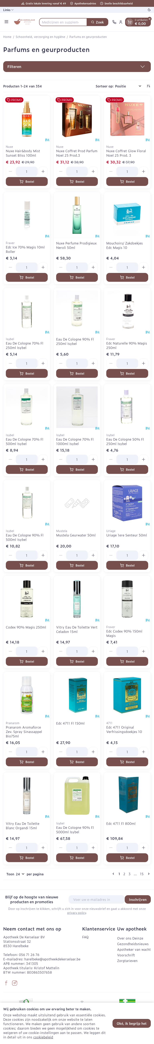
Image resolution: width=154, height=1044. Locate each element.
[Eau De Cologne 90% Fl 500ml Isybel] (26, 503)
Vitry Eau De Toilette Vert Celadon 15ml (76, 629)
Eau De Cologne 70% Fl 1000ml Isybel (75, 441)
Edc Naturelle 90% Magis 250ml (126, 345)
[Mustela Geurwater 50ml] (77, 503)
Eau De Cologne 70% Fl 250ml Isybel (24, 345)
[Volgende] (148, 873)
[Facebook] (6, 983)
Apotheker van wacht (134, 949)
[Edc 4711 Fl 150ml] (77, 695)
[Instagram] (15, 983)
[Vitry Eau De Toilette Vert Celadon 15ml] (77, 599)
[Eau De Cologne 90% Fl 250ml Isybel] (77, 311)
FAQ (85, 937)
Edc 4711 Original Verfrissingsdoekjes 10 (124, 729)
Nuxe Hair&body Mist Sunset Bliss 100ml (23, 153)
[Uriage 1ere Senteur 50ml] (127, 503)
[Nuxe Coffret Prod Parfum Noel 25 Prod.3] (77, 118)
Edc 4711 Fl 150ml (70, 723)
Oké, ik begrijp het (132, 1023)
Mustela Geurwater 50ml (76, 535)
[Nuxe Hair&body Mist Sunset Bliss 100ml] (26, 118)
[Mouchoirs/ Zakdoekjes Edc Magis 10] (127, 215)
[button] (77, 66)
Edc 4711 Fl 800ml (121, 823)
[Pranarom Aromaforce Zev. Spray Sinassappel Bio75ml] (26, 695)
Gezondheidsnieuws (133, 944)
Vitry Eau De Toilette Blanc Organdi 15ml (22, 825)
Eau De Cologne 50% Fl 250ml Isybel (125, 441)
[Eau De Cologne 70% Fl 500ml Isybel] (26, 407)
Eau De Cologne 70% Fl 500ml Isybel (24, 441)
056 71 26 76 (29, 954)
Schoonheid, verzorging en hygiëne (40, 37)
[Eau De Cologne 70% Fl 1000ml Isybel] (77, 407)
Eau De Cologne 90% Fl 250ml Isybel (75, 341)
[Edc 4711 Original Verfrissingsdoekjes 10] (127, 695)
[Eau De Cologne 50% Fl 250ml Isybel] (127, 407)
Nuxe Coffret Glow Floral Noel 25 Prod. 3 (126, 153)
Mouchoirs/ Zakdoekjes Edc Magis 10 (124, 245)
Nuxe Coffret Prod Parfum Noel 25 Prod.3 (76, 153)
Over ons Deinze (130, 938)
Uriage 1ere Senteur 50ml (126, 535)
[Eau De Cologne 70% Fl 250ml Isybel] (26, 311)
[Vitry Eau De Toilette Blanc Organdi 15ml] (26, 795)
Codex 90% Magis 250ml (26, 627)
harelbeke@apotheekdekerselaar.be (52, 959)
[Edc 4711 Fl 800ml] (127, 795)
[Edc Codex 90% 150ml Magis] (127, 599)
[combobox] (63, 22)
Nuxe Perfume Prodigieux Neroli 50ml (76, 245)
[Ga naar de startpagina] (24, 22)
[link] (114, 873)
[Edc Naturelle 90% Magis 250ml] (127, 311)
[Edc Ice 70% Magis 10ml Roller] (26, 215)
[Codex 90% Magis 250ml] (26, 599)
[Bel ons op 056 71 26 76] (114, 22)
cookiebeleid (43, 1037)
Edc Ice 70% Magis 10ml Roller (25, 249)
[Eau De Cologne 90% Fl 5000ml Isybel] (77, 795)
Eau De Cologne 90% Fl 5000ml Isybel (75, 829)
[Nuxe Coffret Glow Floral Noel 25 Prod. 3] (127, 118)
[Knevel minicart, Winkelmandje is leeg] (129, 22)
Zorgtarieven (127, 960)
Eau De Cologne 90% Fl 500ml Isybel (25, 537)
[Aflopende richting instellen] (148, 86)
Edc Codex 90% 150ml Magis (124, 633)
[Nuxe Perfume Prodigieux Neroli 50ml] (77, 215)
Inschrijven (138, 899)
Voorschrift (126, 955)
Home (7, 37)
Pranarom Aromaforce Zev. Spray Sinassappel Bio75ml (24, 731)
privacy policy (76, 912)
